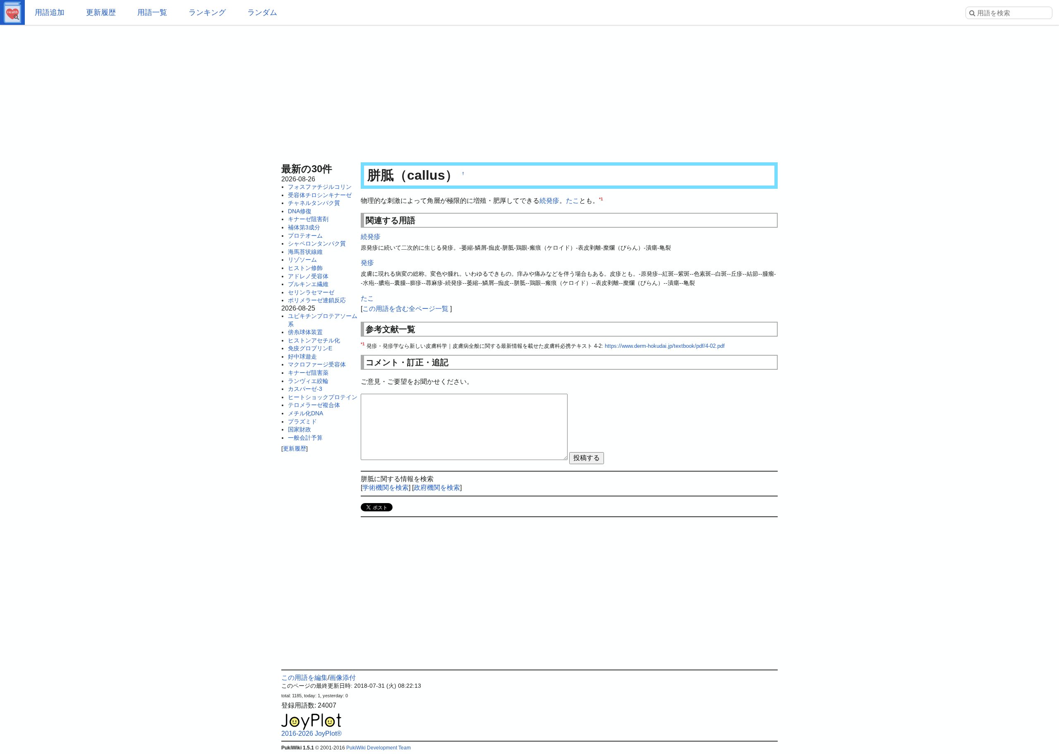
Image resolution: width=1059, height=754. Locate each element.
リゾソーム (302, 259)
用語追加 (50, 12)
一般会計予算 (305, 437)
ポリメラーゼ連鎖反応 (317, 300)
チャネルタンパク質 (314, 203)
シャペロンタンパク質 (317, 243)
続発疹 (549, 200)
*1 (601, 199)
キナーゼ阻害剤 (308, 219)
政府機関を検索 (437, 487)
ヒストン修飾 (305, 268)
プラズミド (302, 421)
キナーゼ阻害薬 (308, 372)
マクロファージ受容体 (317, 364)
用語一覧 (152, 12)
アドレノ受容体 (308, 276)
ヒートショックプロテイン (322, 397)
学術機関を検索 (385, 487)
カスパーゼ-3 (305, 388)
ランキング (207, 12)
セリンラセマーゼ (311, 292)
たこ (572, 200)
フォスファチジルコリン (320, 186)
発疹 (367, 262)
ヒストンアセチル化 (314, 340)
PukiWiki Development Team (378, 748)
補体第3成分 (304, 227)
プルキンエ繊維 (308, 284)
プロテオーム (305, 235)
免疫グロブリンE (310, 348)
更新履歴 (101, 12)
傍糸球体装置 (305, 332)
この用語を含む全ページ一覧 (405, 308)
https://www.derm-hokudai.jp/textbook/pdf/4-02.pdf (665, 346)
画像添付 (342, 677)
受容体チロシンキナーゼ (320, 195)
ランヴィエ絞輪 (308, 381)
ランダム (262, 12)
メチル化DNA (305, 413)
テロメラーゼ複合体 (314, 405)
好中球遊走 (302, 356)
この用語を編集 (304, 677)
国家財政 (299, 429)
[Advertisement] (529, 91)
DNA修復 (299, 211)
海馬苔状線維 (305, 251)
